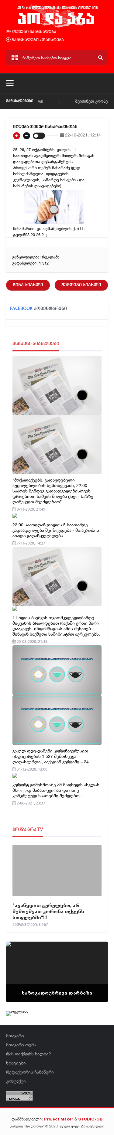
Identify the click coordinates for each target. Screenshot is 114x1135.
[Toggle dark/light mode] (39, 136)
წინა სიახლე (28, 285)
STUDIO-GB (90, 1119)
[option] (57, 972)
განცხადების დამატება (37, 40)
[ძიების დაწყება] (100, 57)
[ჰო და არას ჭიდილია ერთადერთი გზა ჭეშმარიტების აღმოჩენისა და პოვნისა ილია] (57, 26)
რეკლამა (51, 257)
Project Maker (58, 1119)
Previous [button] (21, 964)
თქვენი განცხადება (33, 32)
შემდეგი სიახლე (81, 285)
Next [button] (93, 964)
